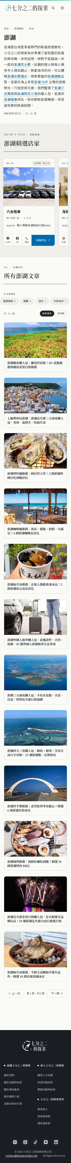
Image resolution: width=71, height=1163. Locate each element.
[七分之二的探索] (35, 1046)
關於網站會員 (11, 1089)
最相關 (61, 313)
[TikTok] (35, 1142)
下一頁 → (57, 993)
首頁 (6, 28)
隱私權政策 (43, 1123)
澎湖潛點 (54, 76)
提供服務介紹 (11, 1096)
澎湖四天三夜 (27, 93)
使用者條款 (43, 1116)
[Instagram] (15, 1142)
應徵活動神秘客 (46, 1089)
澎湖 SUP (41, 81)
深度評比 (41, 240)
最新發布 (47, 313)
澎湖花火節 (22, 64)
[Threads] (25, 1142)
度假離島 (18, 28)
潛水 (42, 301)
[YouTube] (45, 1142)
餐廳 (27, 301)
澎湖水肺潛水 (17, 76)
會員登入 (42, 1109)
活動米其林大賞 (13, 1103)
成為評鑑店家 (45, 1082)
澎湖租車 (10, 99)
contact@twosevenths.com (21, 1155)
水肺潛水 (60, 301)
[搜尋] (53, 8)
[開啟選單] (62, 8)
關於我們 (9, 1075)
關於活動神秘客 (13, 1082)
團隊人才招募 (45, 1075)
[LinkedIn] (56, 1142)
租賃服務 (9, 301)
